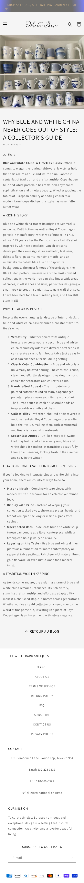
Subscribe (42, 715)
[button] (5, 24)
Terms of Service (42, 686)
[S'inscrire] (71, 858)
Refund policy (42, 696)
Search (42, 667)
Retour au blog (44, 631)
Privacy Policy (42, 734)
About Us (42, 677)
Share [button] (11, 154)
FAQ (42, 705)
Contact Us (42, 724)
